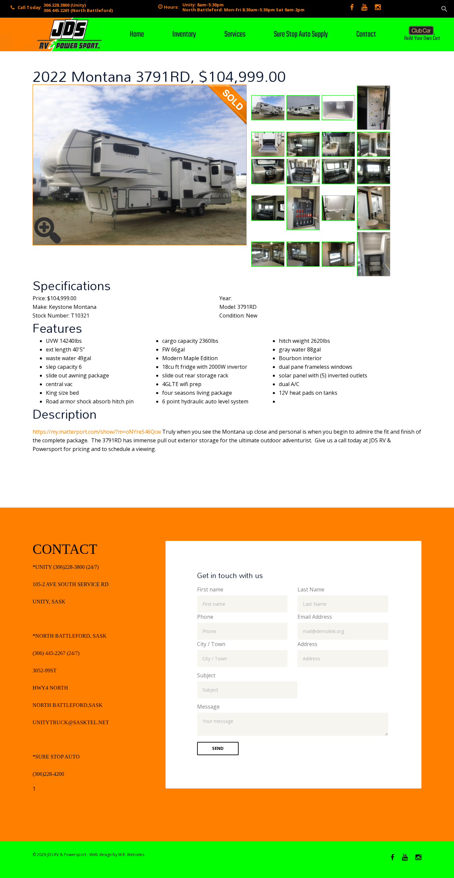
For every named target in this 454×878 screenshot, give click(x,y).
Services (235, 34)
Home (137, 34)
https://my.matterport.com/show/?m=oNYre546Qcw (97, 431)
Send (218, 748)
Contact (366, 34)
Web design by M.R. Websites (116, 854)
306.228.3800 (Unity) (65, 5)
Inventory (184, 34)
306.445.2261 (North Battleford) (78, 10)
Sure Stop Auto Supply (301, 34)
